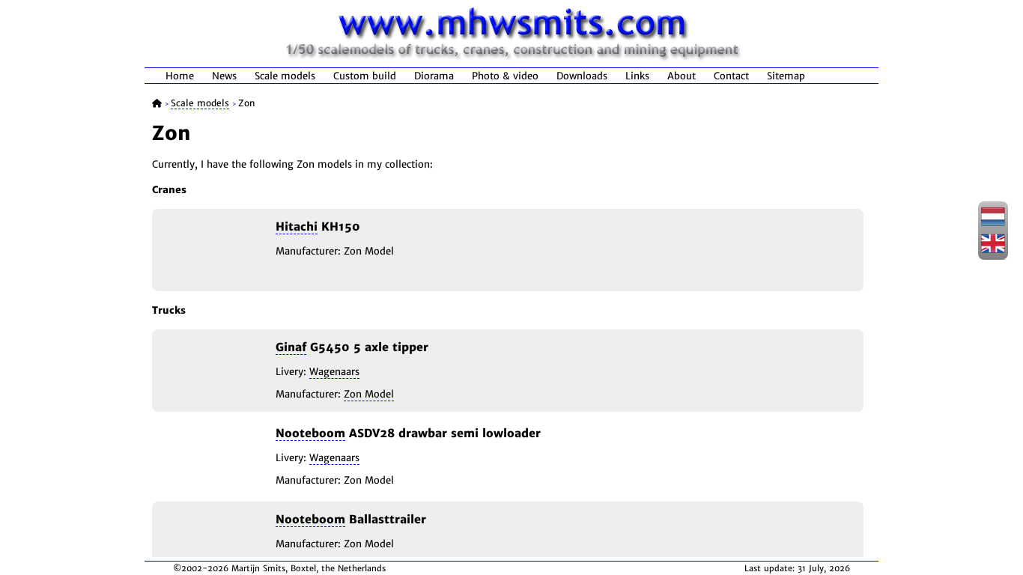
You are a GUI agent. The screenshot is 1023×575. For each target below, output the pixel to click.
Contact (731, 76)
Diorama (434, 76)
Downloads (581, 76)
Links (637, 76)
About (681, 76)
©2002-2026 (200, 568)
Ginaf (291, 347)
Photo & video (505, 76)
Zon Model (369, 394)
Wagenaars (334, 371)
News (224, 76)
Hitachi (297, 226)
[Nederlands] (993, 223)
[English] (993, 250)
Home (180, 76)
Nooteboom (310, 433)
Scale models (285, 76)
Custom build (364, 76)
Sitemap (786, 76)
